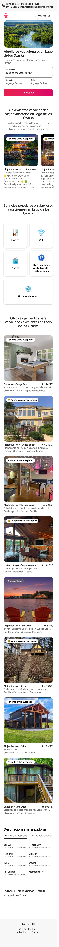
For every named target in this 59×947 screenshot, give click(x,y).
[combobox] (28, 73)
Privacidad (22, 932)
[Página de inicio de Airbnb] (6, 15)
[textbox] (16, 83)
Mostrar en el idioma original (39, 7)
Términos (34, 932)
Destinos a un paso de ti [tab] (15, 835)
